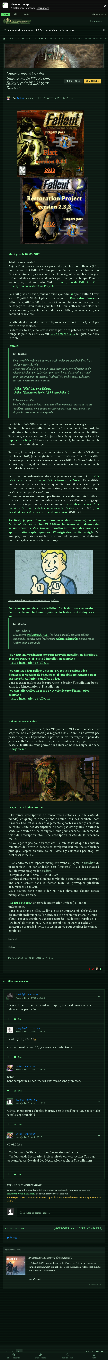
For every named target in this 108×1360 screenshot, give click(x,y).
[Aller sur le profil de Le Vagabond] (10, 1030)
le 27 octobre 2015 (62, 334)
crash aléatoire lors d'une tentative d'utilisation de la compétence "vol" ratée (54, 506)
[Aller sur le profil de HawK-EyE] (10, 996)
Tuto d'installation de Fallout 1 (29, 662)
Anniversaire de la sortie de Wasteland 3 (50, 1258)
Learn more (7, 6)
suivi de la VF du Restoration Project (58, 480)
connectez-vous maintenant (21, 1193)
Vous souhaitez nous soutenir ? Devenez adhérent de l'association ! (42, 30)
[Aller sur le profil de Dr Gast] (8, 98)
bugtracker (18, 749)
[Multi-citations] (8, 1019)
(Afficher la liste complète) (78, 1228)
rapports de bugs (20, 440)
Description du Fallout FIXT (76, 282)
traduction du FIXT (38, 634)
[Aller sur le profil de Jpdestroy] (10, 1101)
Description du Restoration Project (30, 286)
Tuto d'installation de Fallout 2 (30, 698)
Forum (6, 14)
